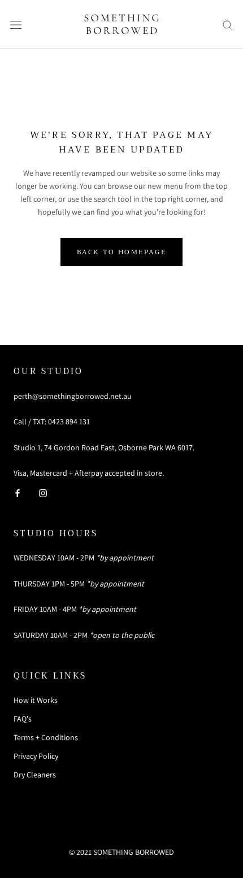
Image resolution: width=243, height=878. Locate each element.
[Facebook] (17, 492)
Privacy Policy (36, 756)
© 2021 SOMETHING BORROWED (121, 852)
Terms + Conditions (46, 737)
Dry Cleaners (35, 775)
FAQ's (23, 719)
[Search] (228, 24)
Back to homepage (121, 252)
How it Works (36, 700)
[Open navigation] (15, 24)
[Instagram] (43, 492)
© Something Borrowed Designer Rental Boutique (121, 831)
